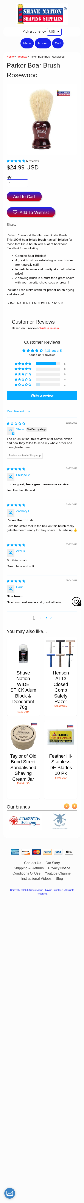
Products (22, 56)
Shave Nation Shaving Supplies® (46, 890)
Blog (59, 878)
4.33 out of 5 (53, 350)
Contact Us (32, 863)
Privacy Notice (59, 868)
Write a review (49, 328)
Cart (58, 43)
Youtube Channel (58, 873)
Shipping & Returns (29, 868)
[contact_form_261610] (9, 1193)
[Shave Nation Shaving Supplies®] (42, 23)
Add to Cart (24, 196)
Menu (27, 43)
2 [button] (40, 618)
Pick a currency (34, 31)
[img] (16, 423)
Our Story (52, 863)
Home (10, 56)
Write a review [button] (42, 395)
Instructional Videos (36, 878)
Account (42, 43)
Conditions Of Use (26, 873)
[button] (16, 161)
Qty (9, 177)
